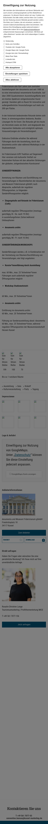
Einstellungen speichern (16, 74)
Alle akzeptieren (12, 68)
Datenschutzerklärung (32, 29)
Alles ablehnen (12, 80)
